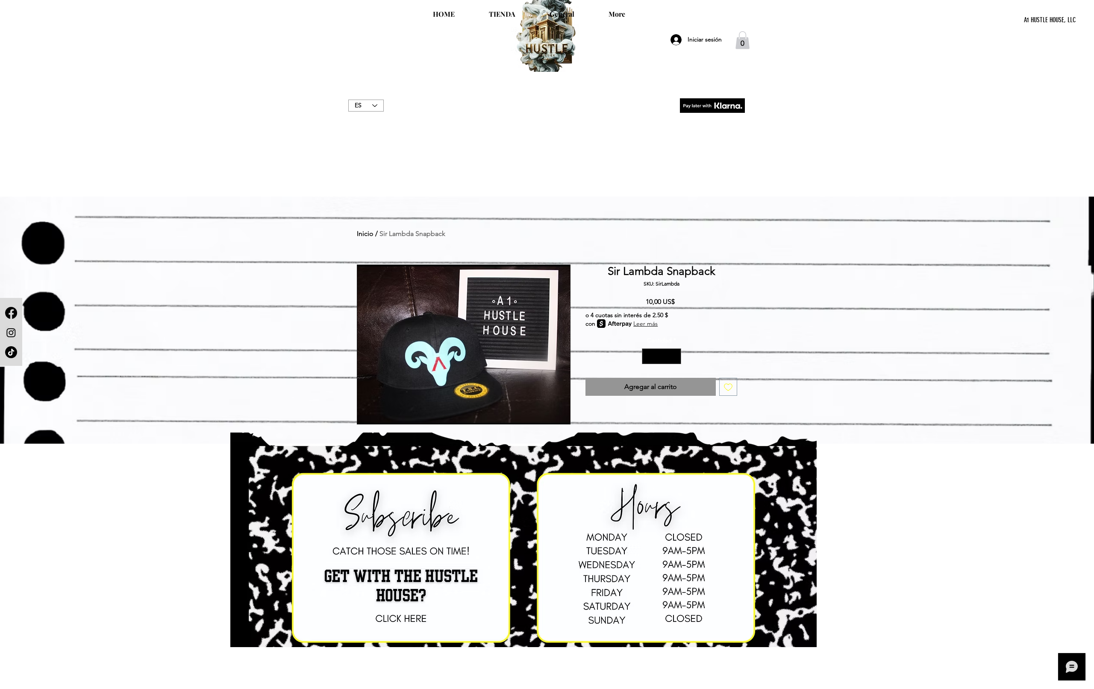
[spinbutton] (661, 356)
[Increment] (674, 356)
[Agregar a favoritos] (728, 387)
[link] (742, 40)
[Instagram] (11, 333)
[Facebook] (11, 313)
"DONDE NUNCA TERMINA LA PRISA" (547, 115)
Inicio (365, 234)
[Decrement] (648, 356)
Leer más (645, 323)
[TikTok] (11, 352)
